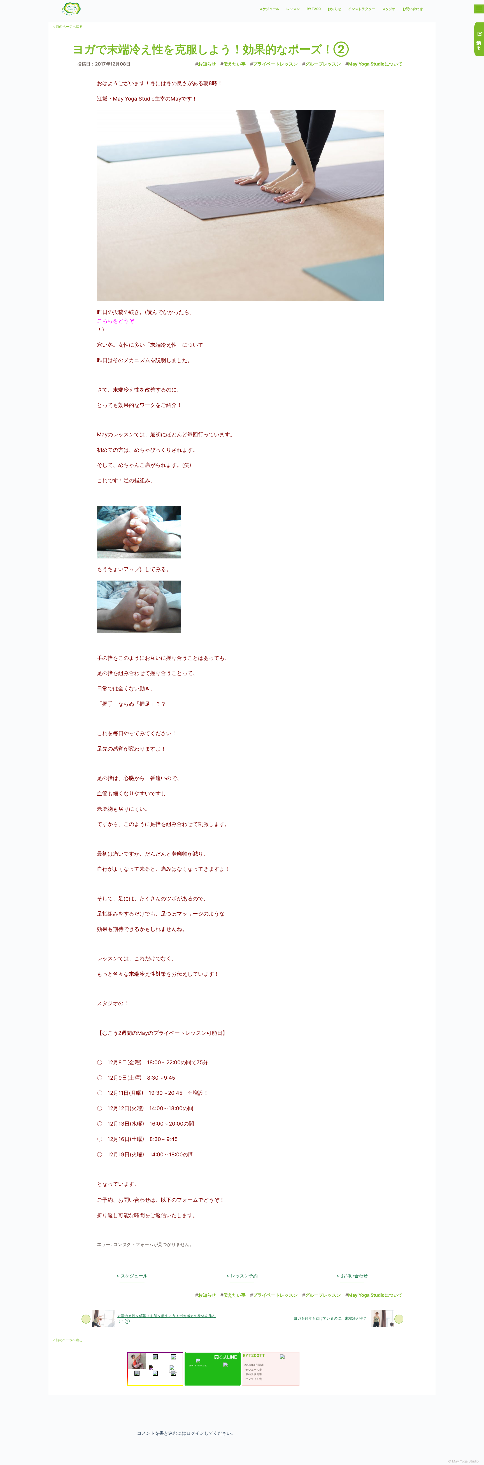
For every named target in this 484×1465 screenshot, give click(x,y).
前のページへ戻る (68, 26)
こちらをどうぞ (115, 321)
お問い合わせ (412, 9)
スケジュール (269, 9)
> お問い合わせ (352, 1275)
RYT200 (314, 9)
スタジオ (388, 9)
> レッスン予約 (242, 1275)
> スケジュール (132, 1275)
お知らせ (334, 9)
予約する (479, 41)
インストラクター (361, 9)
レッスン (293, 9)
